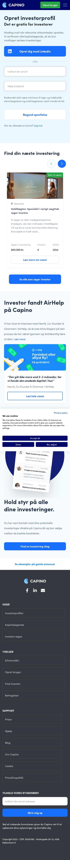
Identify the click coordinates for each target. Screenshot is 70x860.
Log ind (38, 125)
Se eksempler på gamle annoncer (35, 564)
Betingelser (12, 695)
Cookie (9, 766)
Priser (8, 719)
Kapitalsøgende (14, 624)
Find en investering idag (35, 546)
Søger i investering (20, 244)
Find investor (12, 683)
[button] (51, 164)
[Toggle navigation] (65, 5)
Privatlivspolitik (14, 777)
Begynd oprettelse (35, 115)
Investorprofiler (14, 613)
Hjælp (8, 731)
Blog (7, 742)
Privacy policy (61, 412)
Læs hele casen (35, 396)
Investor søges (13, 636)
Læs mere (19, 339)
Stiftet (56, 244)
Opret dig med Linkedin (35, 51)
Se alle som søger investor (35, 279)
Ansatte (41, 244)
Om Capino (12, 754)
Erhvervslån (12, 660)
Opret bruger (50, 5)
